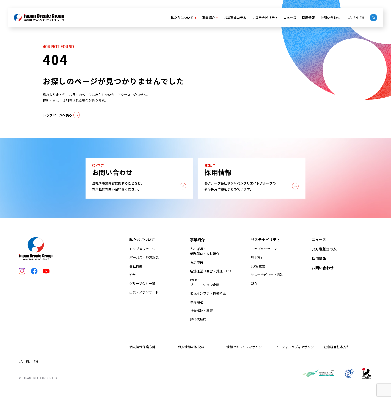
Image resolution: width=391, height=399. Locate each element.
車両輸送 (196, 302)
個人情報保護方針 (142, 346)
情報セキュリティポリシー (245, 346)
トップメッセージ (142, 248)
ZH (362, 17)
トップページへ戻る (57, 115)
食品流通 (196, 262)
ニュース (289, 17)
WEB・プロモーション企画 (204, 282)
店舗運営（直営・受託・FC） (211, 271)
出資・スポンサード (144, 292)
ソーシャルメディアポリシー (296, 346)
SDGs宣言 (258, 266)
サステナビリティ (265, 17)
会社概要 (135, 266)
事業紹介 (208, 17)
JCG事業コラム (235, 17)
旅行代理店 (198, 319)
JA (349, 17)
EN (355, 17)
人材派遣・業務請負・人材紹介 (204, 251)
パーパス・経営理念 (144, 257)
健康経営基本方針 (337, 346)
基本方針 (257, 257)
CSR (254, 283)
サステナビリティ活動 (267, 274)
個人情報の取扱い (191, 346)
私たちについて (182, 17)
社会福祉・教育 (201, 310)
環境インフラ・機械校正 (208, 293)
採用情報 (308, 17)
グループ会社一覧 (142, 283)
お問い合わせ (330, 17)
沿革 (132, 274)
